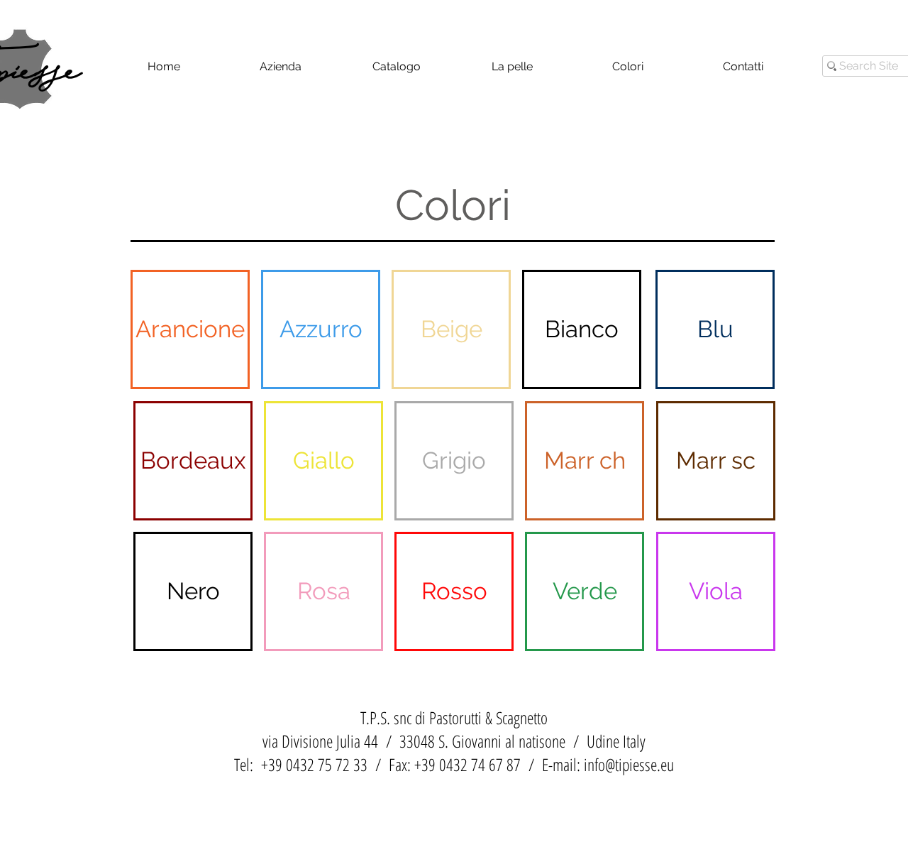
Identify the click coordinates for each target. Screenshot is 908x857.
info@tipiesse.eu (629, 764)
